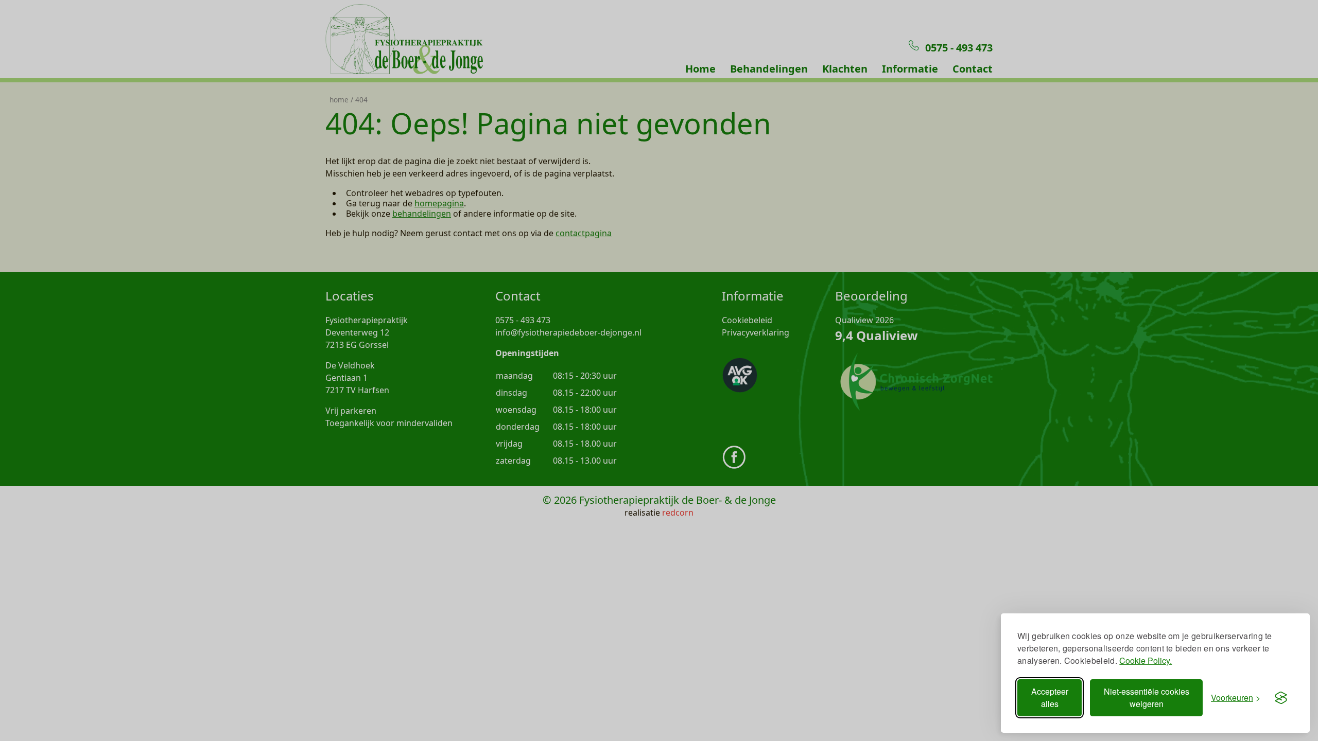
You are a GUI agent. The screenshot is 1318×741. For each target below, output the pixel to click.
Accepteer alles (1049, 697)
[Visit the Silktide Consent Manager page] (1281, 697)
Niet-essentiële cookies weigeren (1146, 697)
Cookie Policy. (1145, 660)
